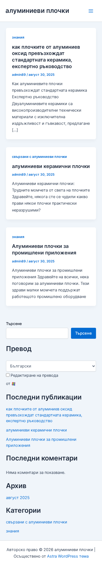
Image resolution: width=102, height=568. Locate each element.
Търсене (14, 323)
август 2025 (18, 497)
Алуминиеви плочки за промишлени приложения (44, 249)
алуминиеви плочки (37, 11)
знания (18, 37)
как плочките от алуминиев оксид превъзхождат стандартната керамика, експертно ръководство (46, 56)
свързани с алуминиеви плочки (39, 157)
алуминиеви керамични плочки (51, 166)
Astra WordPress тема (68, 556)
